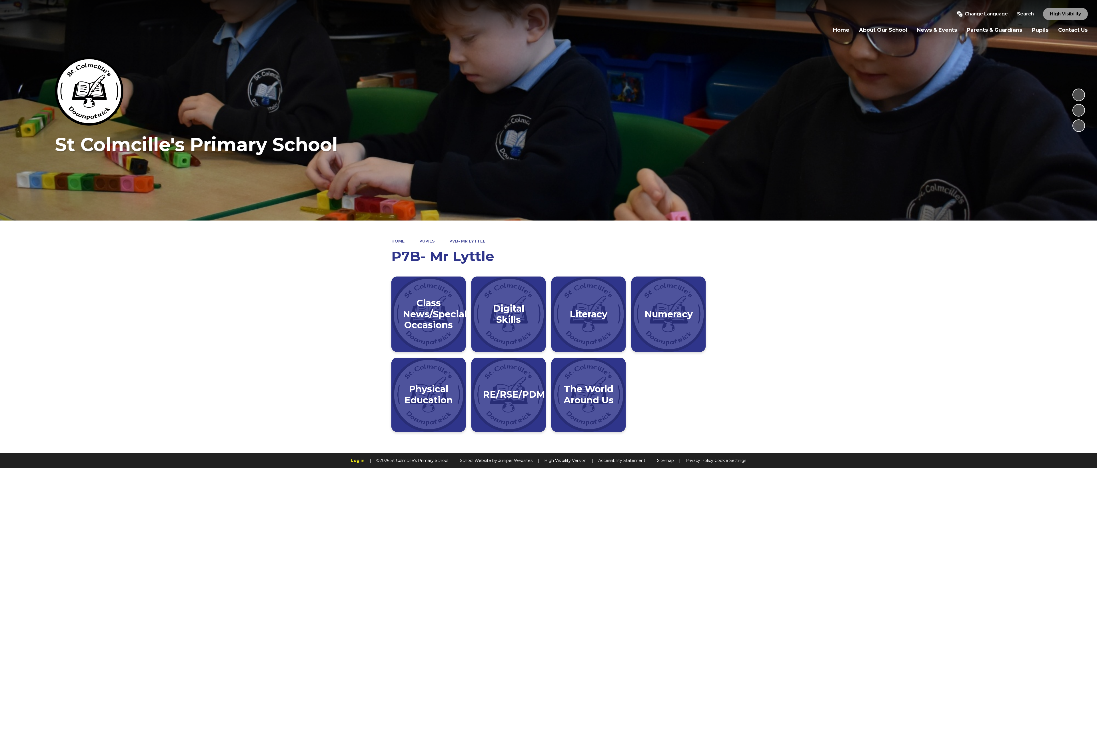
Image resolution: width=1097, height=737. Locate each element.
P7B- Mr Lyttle (467, 241)
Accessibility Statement (621, 460)
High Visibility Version (565, 460)
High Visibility (1065, 14)
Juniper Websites (515, 460)
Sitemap (665, 460)
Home (398, 241)
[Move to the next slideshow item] (1078, 125)
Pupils (427, 241)
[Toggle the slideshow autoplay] (1078, 95)
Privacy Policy (699, 460)
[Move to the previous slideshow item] (1078, 110)
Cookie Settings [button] (730, 460)
